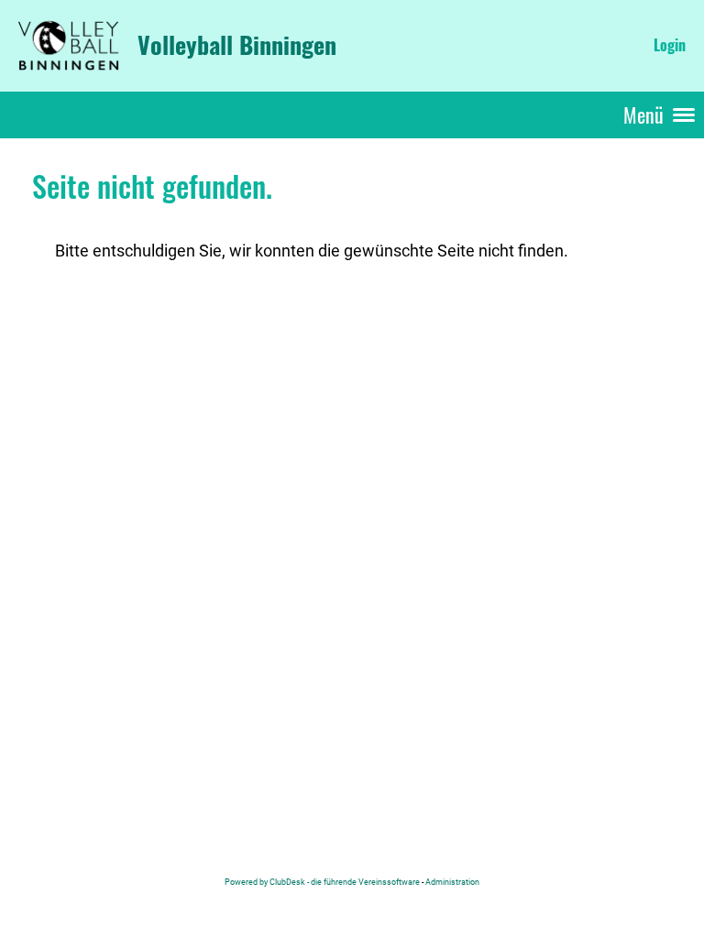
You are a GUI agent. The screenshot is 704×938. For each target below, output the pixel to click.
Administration (452, 882)
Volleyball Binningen (237, 44)
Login (670, 45)
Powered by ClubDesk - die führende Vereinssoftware (322, 882)
